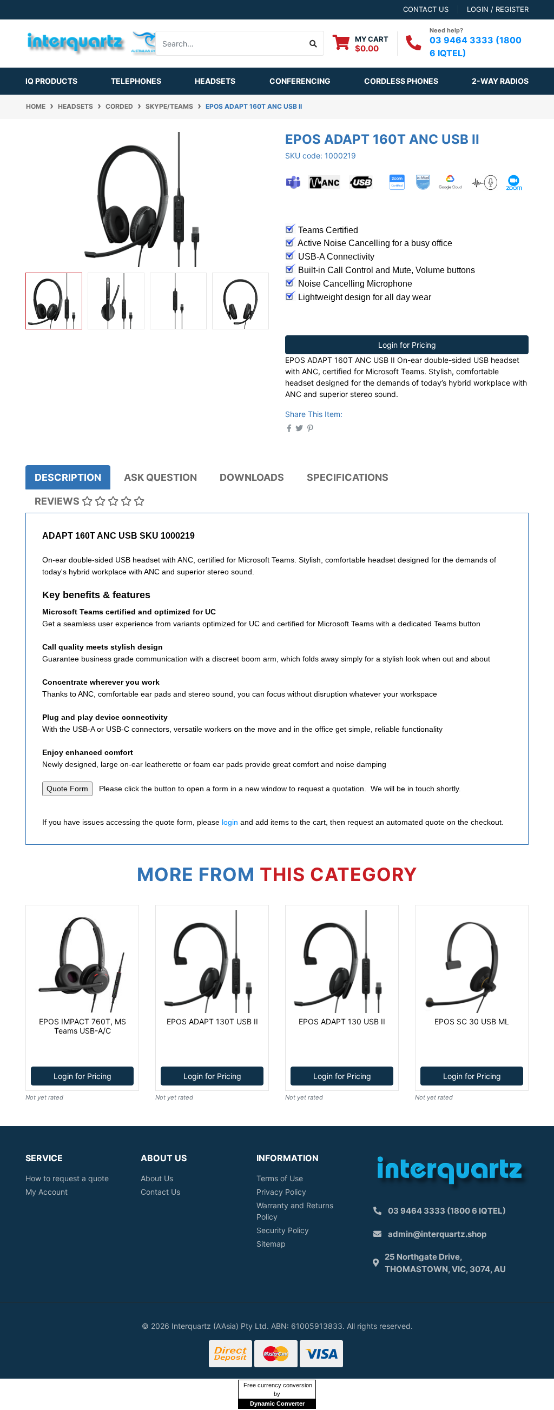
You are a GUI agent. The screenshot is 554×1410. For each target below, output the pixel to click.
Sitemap (271, 1243)
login (230, 822)
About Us (157, 1178)
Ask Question (160, 477)
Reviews (58, 501)
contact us (426, 9)
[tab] (67, 477)
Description (68, 477)
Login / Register (498, 9)
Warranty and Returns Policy (294, 1211)
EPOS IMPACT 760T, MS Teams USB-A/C (82, 1026)
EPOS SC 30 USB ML (471, 1021)
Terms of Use (279, 1178)
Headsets (215, 80)
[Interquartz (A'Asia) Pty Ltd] (96, 42)
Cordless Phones (401, 80)
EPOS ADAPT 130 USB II (342, 1021)
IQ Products (51, 80)
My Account (46, 1191)
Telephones (136, 80)
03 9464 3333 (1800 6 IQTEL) (447, 1211)
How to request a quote (67, 1178)
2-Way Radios (500, 80)
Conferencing (300, 80)
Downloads (252, 477)
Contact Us (160, 1191)
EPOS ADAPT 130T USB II (212, 1021)
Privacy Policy (281, 1191)
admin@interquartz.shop (437, 1234)
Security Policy (282, 1230)
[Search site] (313, 43)
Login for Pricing (407, 344)
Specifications (347, 477)
